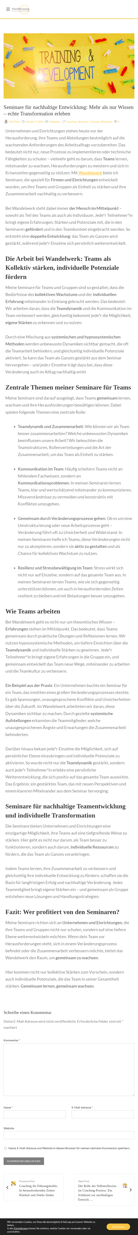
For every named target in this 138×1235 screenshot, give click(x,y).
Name (8, 1107)
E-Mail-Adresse (82, 1107)
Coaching (71, 121)
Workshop (106, 121)
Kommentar (12, 1040)
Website (9, 1128)
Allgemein (54, 121)
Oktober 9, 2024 (35, 121)
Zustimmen (118, 1226)
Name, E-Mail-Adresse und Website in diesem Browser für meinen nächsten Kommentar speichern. (69, 1148)
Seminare (83, 121)
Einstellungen (21, 1228)
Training (94, 121)
